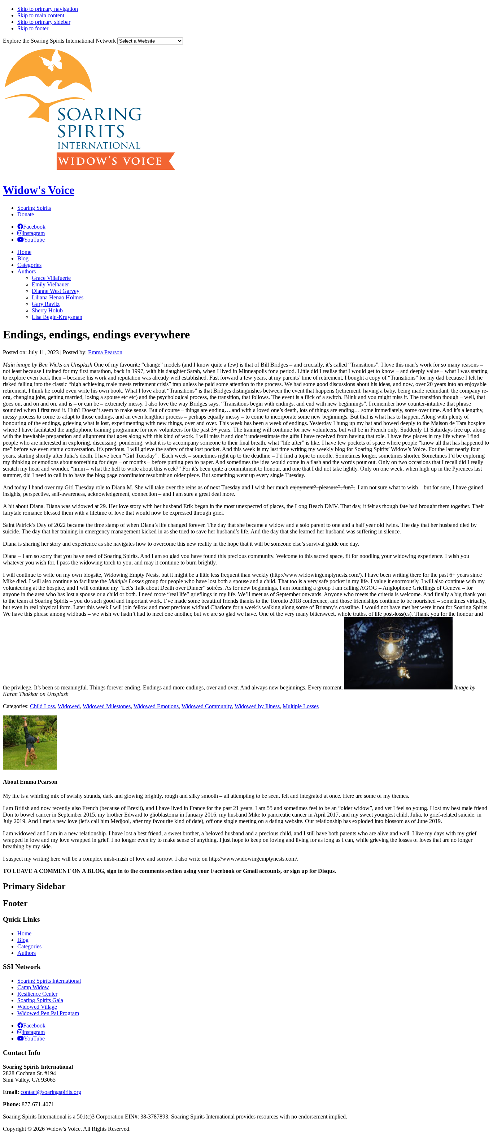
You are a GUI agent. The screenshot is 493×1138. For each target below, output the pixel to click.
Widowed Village (37, 1007)
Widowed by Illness (257, 706)
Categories (29, 946)
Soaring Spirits (34, 208)
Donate (25, 214)
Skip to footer (32, 28)
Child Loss (42, 706)
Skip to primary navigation (47, 9)
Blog (23, 940)
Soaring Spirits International (49, 981)
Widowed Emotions (156, 706)
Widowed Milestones (107, 706)
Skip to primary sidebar (43, 22)
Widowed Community (207, 706)
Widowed (69, 706)
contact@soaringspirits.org (51, 1092)
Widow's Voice (38, 189)
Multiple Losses (301, 706)
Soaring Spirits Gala (40, 1000)
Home (24, 933)
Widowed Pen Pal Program (48, 1013)
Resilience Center (37, 994)
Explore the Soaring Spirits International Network (59, 41)
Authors (26, 953)
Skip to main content (40, 15)
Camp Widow (33, 987)
